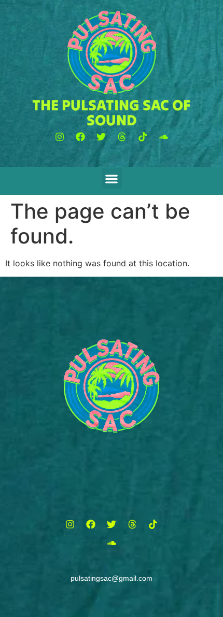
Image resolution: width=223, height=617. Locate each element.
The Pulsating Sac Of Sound (111, 112)
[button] (59, 136)
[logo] (112, 52)
